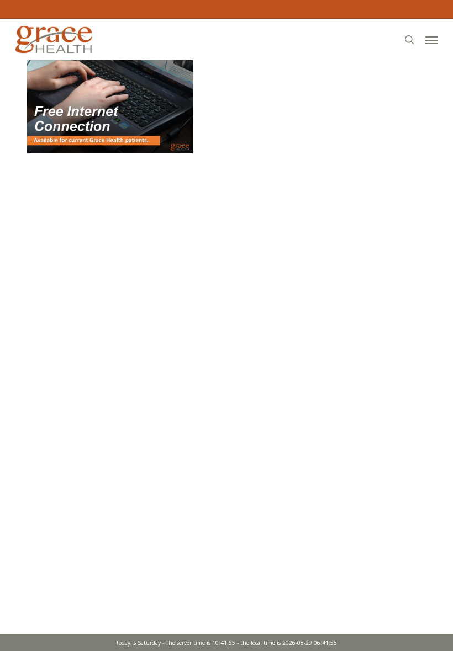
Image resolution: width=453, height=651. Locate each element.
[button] (431, 39)
